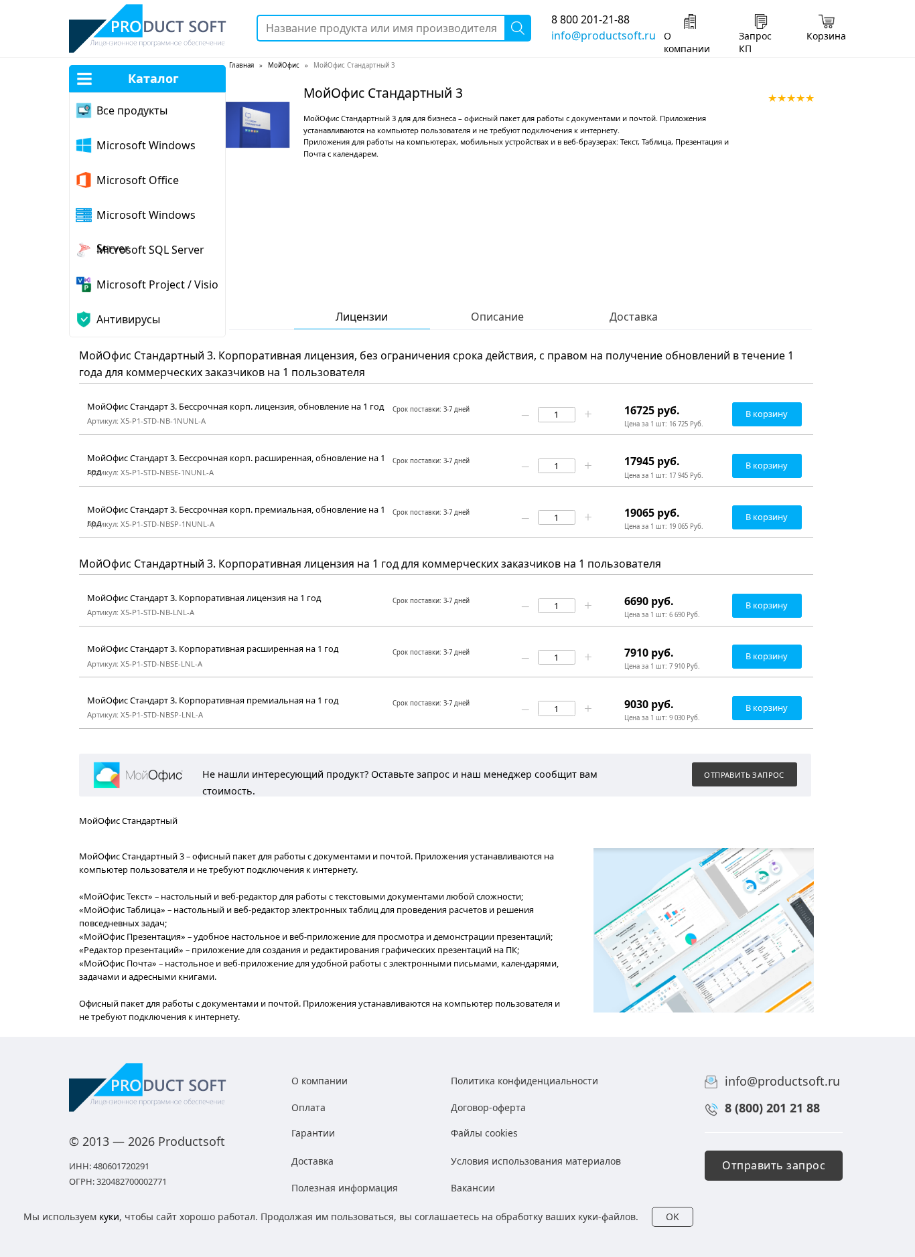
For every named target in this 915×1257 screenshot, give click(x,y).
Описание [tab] (497, 317)
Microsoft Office (137, 180)
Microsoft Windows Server (146, 219)
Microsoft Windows (146, 145)
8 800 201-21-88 (590, 19)
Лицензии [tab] (362, 317)
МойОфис (283, 65)
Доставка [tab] (634, 317)
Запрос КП (755, 42)
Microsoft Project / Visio (157, 284)
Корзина (826, 35)
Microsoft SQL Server (150, 249)
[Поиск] (517, 28)
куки (109, 1216)
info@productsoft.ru (603, 35)
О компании (687, 42)
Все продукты (131, 110)
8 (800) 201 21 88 (772, 1108)
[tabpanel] (497, 444)
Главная (241, 65)
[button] (744, 774)
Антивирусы (128, 319)
